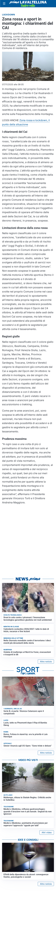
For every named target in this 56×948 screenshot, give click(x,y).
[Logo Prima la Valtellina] (28, 4)
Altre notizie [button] (46, 661)
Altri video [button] (47, 832)
